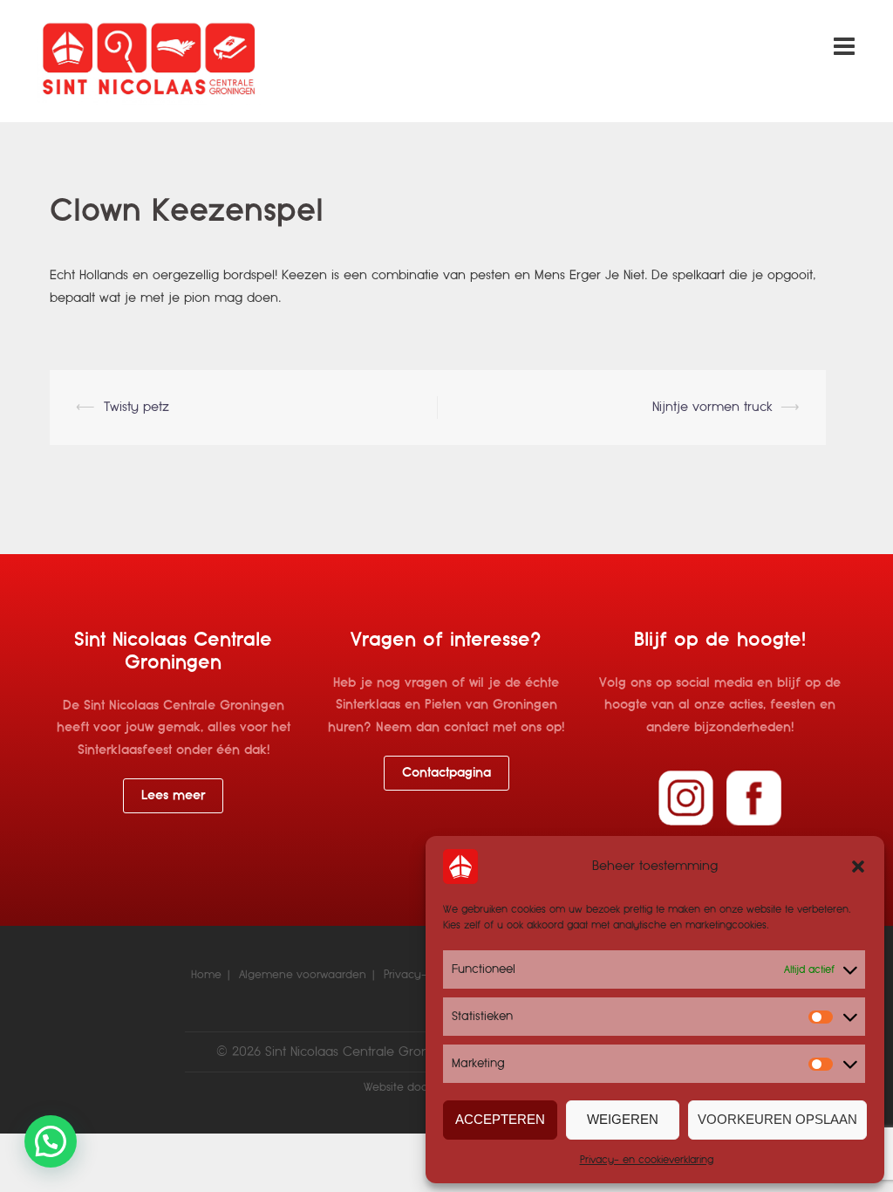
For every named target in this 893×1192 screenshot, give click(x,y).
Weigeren (622, 1119)
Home (206, 975)
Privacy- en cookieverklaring (646, 1160)
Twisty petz (136, 406)
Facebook (753, 798)
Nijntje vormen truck (712, 406)
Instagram (685, 798)
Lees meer (173, 795)
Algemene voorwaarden (302, 975)
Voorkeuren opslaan (777, 1119)
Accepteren (500, 1119)
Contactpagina (446, 772)
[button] (858, 866)
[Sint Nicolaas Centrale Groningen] (149, 60)
